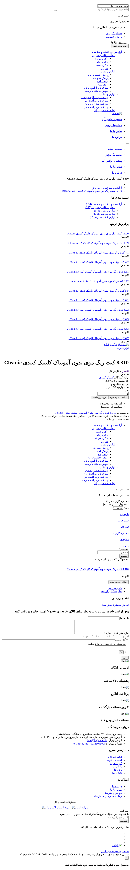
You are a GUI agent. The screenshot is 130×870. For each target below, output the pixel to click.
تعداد (126, 390)
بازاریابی (117, 766)
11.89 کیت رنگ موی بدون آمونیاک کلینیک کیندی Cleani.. (98, 243)
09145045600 (98, 743)
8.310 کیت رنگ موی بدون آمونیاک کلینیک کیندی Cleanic (91, 190)
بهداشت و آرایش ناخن (96, 87)
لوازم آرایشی (108, 71)
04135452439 (80, 743)
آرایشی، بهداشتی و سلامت (107, 187)
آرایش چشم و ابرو (98, 74)
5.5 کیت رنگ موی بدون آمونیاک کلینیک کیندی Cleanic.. (99, 290)
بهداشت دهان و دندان (96, 103)
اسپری (104, 68)
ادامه (125, 657)
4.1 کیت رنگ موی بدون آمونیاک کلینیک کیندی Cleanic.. (99, 252)
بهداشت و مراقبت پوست (94, 97)
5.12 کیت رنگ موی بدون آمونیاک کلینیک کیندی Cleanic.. (98, 281)
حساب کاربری (114, 33)
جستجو (124, 556)
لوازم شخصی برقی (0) (102, 217)
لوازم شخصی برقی (104, 110)
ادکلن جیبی (102, 65)
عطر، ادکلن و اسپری (103, 55)
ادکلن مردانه (101, 58)
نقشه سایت (115, 773)
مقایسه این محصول (111, 406)
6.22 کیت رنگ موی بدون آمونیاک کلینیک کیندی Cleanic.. (98, 309)
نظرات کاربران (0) (111, 591)
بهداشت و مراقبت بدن (95, 107)
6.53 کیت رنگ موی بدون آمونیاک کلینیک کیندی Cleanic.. (98, 328)
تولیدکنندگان (115, 756)
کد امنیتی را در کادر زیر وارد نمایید (107, 643)
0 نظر (125, 371)
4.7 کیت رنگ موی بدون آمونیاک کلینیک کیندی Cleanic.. (99, 262)
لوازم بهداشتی (107, 94)
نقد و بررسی (115, 588)
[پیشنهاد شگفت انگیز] (116, 344)
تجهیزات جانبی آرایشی (96, 90)
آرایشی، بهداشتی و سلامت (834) (104, 204)
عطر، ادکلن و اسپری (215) (100, 207)
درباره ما (117, 786)
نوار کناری (123, 348)
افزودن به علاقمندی (111, 403)
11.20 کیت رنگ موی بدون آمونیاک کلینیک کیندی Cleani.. (98, 233)
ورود (119, 36)
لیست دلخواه (114, 760)
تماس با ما (116, 789)
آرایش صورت (100, 78)
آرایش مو (103, 84)
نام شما (124, 618)
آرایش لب (102, 81)
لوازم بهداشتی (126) (104, 213)
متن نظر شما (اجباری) (116, 632)
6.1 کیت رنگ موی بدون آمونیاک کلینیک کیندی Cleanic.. (99, 300)
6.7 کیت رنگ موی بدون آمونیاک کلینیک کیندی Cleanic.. (99, 338)
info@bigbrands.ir (97, 740)
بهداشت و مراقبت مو (96, 100)
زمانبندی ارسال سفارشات (107, 796)
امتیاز (126, 636)
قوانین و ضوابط (113, 792)
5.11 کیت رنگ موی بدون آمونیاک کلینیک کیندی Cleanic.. (98, 271)
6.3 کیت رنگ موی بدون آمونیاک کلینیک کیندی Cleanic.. (99, 319)
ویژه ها (118, 769)
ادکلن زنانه (102, 61)
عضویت (110, 36)
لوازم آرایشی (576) (104, 210)
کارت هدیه (116, 763)
